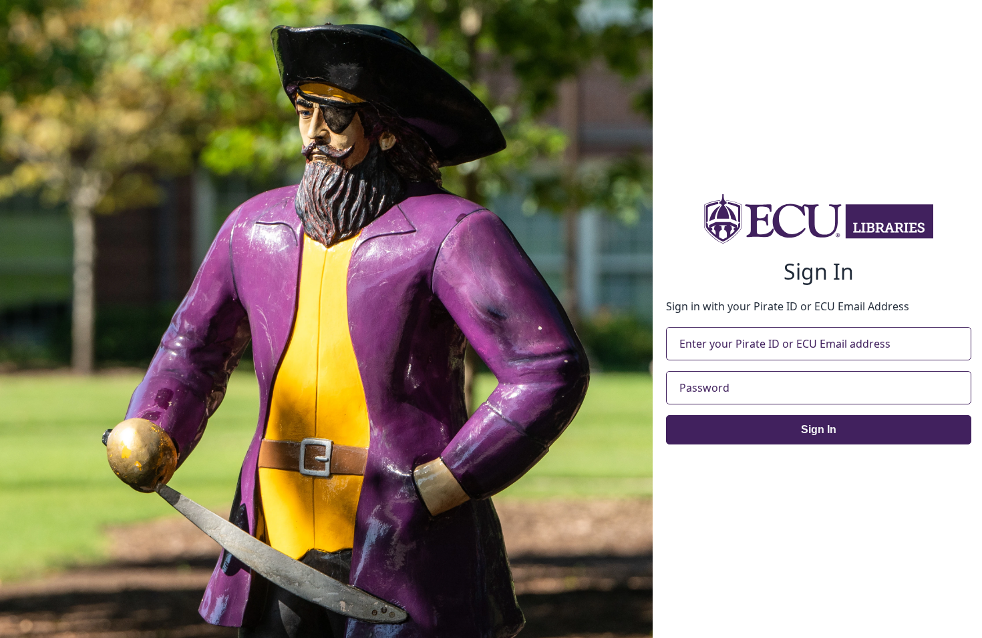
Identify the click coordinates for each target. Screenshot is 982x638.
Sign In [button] (818, 429)
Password (704, 387)
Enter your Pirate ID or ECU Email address (784, 343)
